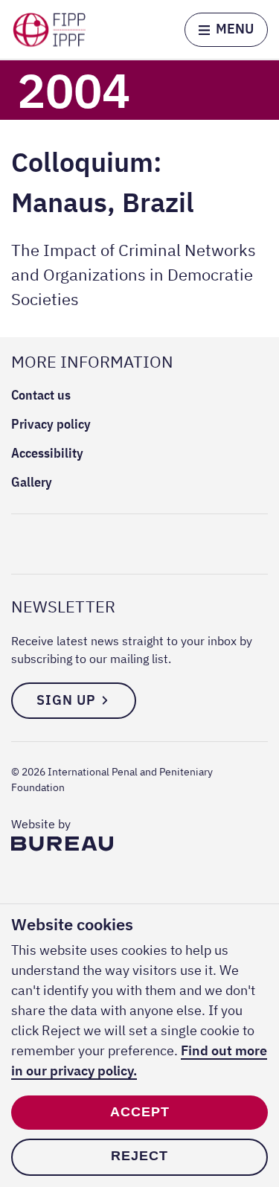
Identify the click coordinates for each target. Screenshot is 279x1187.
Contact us (41, 394)
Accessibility (47, 452)
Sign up (66, 699)
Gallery (31, 481)
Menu (235, 28)
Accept (140, 1111)
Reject (139, 1155)
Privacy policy (51, 423)
